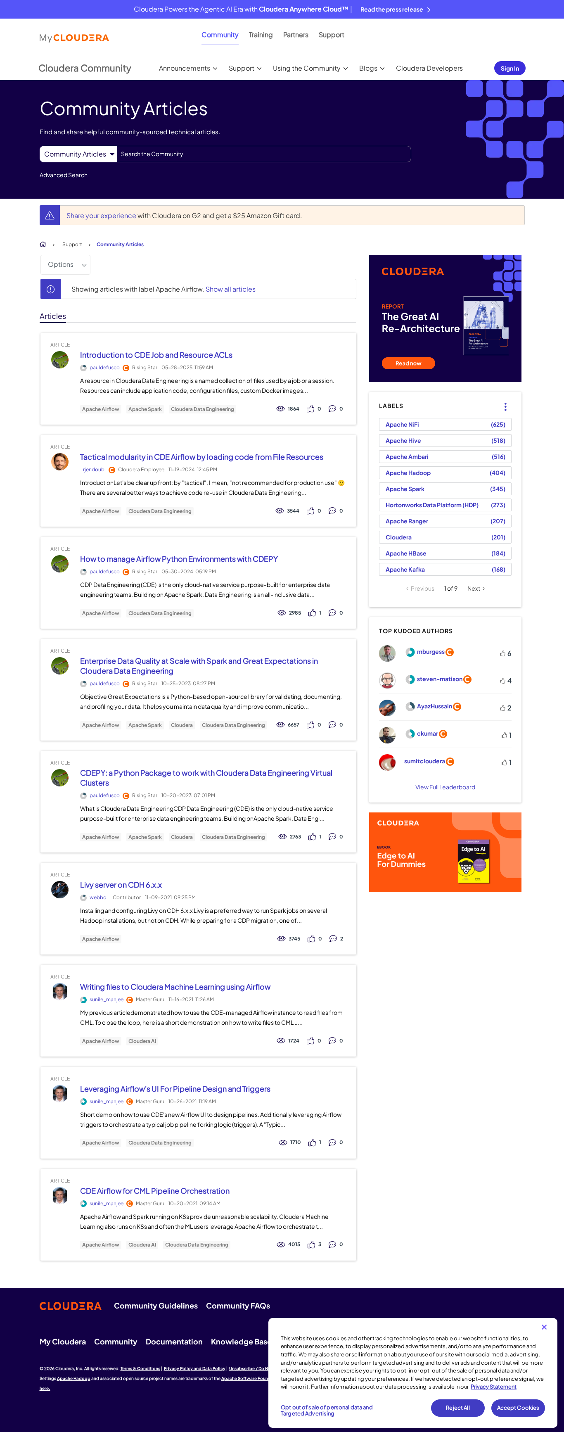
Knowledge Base (241, 1341)
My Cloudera (63, 1341)
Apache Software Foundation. (252, 1378)
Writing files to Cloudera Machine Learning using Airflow (175, 986)
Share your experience (101, 215)
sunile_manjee (106, 999)
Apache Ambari (407, 456)
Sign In (510, 68)
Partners (295, 34)
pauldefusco (105, 367)
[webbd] (59, 889)
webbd (98, 897)
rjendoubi (94, 469)
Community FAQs (238, 1305)
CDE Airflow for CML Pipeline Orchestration (155, 1190)
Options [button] (60, 264)
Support (331, 34)
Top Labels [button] (500, 399)
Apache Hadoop (408, 472)
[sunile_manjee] (59, 991)
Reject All (457, 1407)
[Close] (544, 1327)
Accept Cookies (518, 1407)
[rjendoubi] (59, 462)
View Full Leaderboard (445, 787)
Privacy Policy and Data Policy (194, 1368)
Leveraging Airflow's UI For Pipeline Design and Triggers (175, 1088)
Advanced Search (64, 174)
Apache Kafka (405, 569)
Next (473, 588)
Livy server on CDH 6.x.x (121, 884)
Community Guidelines (156, 1305)
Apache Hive (403, 440)
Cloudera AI (142, 1041)
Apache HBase (406, 553)
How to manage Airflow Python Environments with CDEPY (179, 558)
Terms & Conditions (140, 1368)
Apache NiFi (402, 424)
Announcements (184, 68)
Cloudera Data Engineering (202, 409)
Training (261, 34)
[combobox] (264, 154)
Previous (422, 588)
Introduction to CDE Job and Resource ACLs (156, 354)
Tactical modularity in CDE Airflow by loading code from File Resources (201, 456)
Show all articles (231, 289)
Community (220, 34)
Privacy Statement (494, 1386)
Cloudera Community (84, 68)
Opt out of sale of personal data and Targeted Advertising (327, 1410)
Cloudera (182, 725)
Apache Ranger (407, 521)
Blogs (368, 68)
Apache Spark (145, 409)
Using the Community (307, 68)
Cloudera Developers (429, 68)
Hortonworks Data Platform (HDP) (432, 504)
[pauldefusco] (59, 360)
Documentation (174, 1341)
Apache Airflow (100, 409)
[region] (412, 1373)
